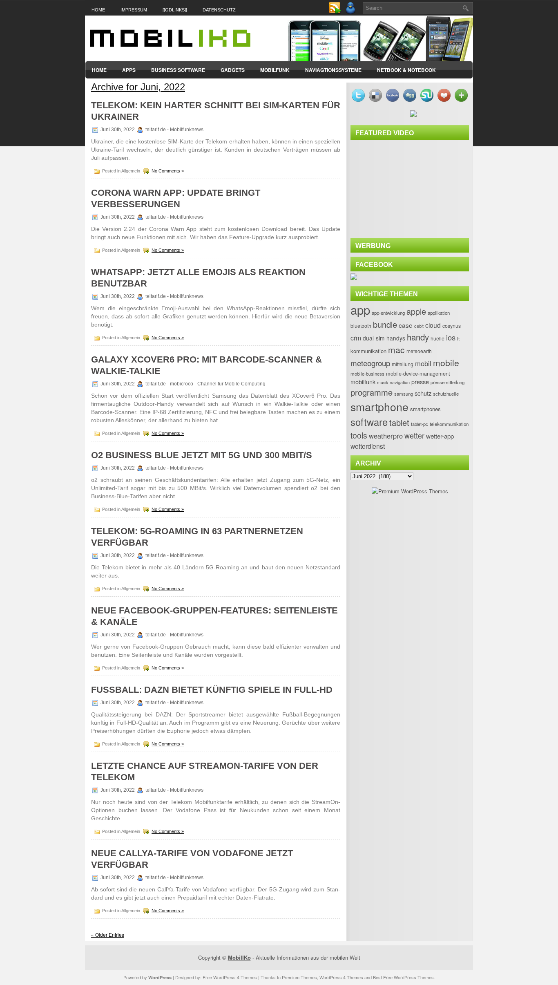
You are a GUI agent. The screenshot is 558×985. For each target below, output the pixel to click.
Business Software (178, 70)
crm (355, 337)
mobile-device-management (418, 373)
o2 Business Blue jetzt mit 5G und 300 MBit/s (201, 455)
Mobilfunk (275, 70)
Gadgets (233, 70)
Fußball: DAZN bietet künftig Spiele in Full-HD (212, 690)
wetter (414, 435)
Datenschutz (219, 9)
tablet (399, 422)
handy (418, 337)
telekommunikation (449, 424)
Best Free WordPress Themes (403, 977)
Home (98, 9)
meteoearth (419, 350)
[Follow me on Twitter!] (351, 12)
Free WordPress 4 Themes (230, 977)
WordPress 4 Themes (341, 977)
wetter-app (440, 436)
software (369, 422)
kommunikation (368, 351)
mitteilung (402, 364)
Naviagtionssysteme (333, 70)
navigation (400, 382)
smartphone (379, 406)
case (406, 324)
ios (450, 337)
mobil (423, 363)
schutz (423, 393)
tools (358, 435)
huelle (437, 338)
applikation (439, 312)
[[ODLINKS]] (175, 9)
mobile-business (367, 373)
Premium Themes (299, 977)
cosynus (451, 325)
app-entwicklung (388, 312)
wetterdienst (367, 445)
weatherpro (386, 436)
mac (396, 349)
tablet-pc (419, 424)
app (360, 309)
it (458, 338)
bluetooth (360, 325)
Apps (129, 70)
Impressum (134, 9)
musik (382, 382)
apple (416, 311)
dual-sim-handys (384, 338)
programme (371, 392)
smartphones (425, 409)
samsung (403, 393)
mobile (446, 362)
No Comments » (168, 170)
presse (420, 381)
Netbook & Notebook (406, 70)
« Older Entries (107, 934)
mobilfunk (362, 381)
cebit (419, 325)
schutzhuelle (446, 393)
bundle (385, 324)
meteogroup (370, 362)
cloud (433, 324)
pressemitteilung (447, 382)
